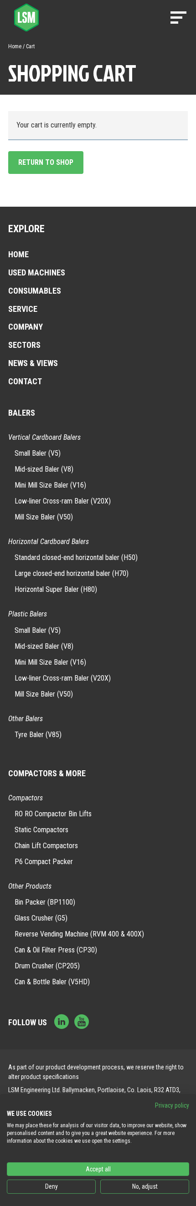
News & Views (33, 363)
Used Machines (36, 272)
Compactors (25, 798)
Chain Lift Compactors (46, 845)
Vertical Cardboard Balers (44, 437)
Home (14, 46)
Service (22, 309)
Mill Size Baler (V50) (44, 517)
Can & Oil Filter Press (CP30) (56, 950)
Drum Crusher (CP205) (47, 966)
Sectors (24, 345)
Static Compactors (41, 829)
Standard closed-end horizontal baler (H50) (76, 557)
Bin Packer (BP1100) (45, 902)
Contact (25, 381)
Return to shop (45, 162)
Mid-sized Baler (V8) (44, 469)
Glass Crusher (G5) (41, 918)
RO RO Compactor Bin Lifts (53, 813)
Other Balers (25, 718)
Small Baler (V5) (38, 453)
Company (25, 326)
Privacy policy (172, 1105)
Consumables (34, 290)
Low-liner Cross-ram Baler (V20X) (63, 501)
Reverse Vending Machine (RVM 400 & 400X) (79, 934)
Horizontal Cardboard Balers (48, 541)
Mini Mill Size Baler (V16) (50, 485)
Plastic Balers (27, 614)
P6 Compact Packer (44, 861)
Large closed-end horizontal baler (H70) (72, 573)
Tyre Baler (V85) (38, 734)
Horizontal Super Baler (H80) (56, 589)
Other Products (30, 886)
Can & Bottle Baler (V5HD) (52, 981)
